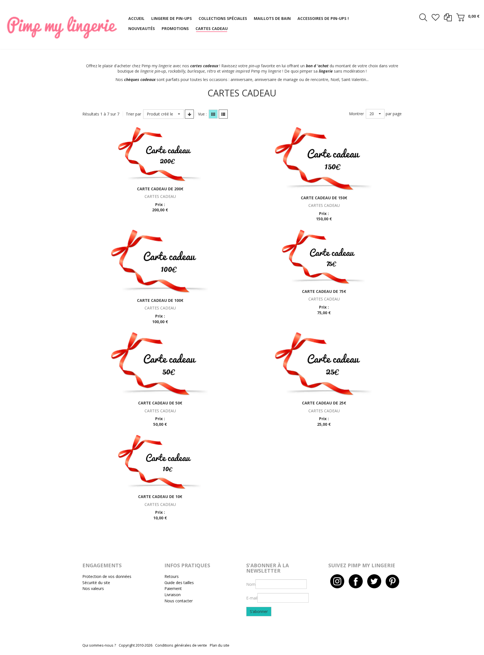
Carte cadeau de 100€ (160, 300)
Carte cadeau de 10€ (160, 496)
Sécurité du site (96, 582)
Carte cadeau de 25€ (324, 403)
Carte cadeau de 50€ (160, 403)
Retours (171, 576)
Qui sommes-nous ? (99, 645)
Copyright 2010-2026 (135, 645)
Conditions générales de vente (181, 645)
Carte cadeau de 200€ (160, 188)
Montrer (356, 113)
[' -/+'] (189, 114)
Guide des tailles (179, 582)
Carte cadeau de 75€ (324, 291)
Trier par (133, 114)
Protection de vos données (106, 576)
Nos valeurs (93, 588)
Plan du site (219, 645)
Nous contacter (178, 600)
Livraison (172, 594)
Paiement (173, 588)
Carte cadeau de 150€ (324, 197)
